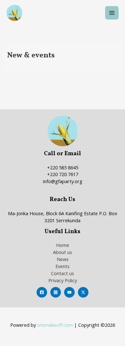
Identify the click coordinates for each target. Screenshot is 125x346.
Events (62, 266)
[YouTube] (69, 292)
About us (62, 252)
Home (62, 245)
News (63, 259)
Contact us (62, 273)
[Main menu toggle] (112, 13)
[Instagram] (55, 292)
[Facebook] (42, 292)
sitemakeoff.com (55, 325)
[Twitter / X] (83, 292)
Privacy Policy (62, 280)
